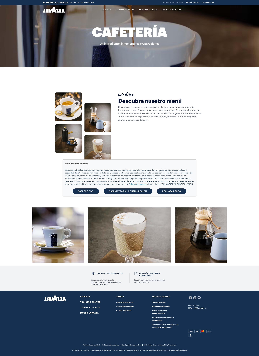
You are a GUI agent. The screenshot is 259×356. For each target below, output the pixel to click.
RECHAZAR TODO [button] (171, 191)
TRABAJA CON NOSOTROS (109, 273)
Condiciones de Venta (161, 306)
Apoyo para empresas (125, 306)
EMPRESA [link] (106, 10)
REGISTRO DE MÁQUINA (82, 3)
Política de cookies (137, 184)
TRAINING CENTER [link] (148, 10)
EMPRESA (85, 297)
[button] (129, 298)
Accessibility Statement (167, 345)
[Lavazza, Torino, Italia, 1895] (54, 10)
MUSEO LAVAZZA (89, 313)
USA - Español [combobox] (196, 308)
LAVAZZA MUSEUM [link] (171, 10)
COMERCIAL (208, 3)
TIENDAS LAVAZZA (90, 307)
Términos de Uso (159, 302)
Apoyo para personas (124, 302)
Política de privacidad (91, 345)
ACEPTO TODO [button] (86, 191)
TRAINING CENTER (90, 302)
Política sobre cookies (110, 345)
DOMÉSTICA (192, 3)
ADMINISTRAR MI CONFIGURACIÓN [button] (128, 191)
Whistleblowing (150, 345)
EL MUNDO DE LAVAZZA (55, 3)
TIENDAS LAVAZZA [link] (125, 10)
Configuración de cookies (131, 345)
